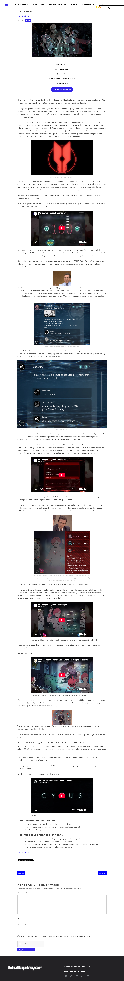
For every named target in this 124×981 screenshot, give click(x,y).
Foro (74, 4)
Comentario (22, 893)
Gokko (25, 16)
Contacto (88, 4)
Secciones (21, 4)
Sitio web (20, 931)
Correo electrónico (24, 925)
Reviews (28, 20)
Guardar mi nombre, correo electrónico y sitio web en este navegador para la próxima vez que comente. (55, 936)
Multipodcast (58, 4)
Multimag (38, 4)
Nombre (20, 919)
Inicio (7, 4)
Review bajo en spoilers (62, 89)
